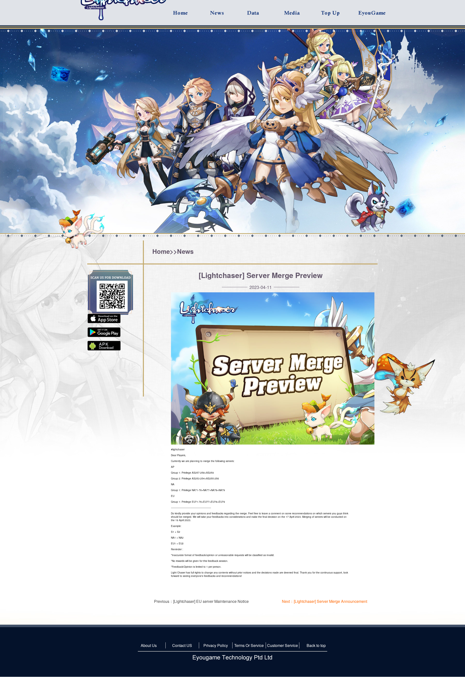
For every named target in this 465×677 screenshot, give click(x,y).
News (185, 251)
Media (302, 15)
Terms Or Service (249, 645)
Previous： (201, 601)
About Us (149, 645)
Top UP (339, 15)
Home (161, 251)
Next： (324, 601)
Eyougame (376, 15)
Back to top (316, 645)
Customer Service (282, 645)
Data (265, 15)
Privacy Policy (215, 645)
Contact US (182, 645)
